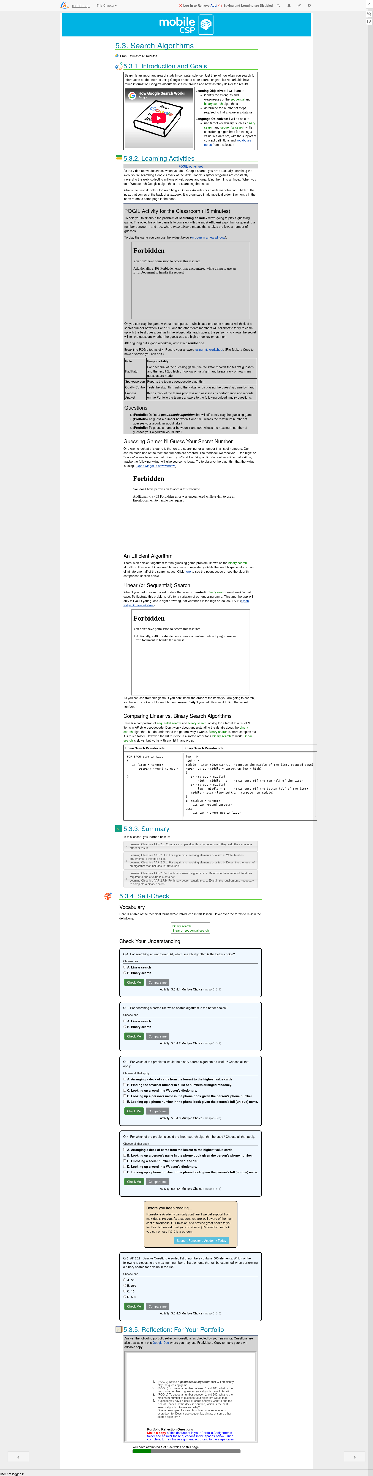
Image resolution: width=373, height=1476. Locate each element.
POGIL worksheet (191, 166)
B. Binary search (139, 973)
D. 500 (131, 1297)
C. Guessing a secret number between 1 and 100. (163, 1161)
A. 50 (130, 1280)
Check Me (134, 982)
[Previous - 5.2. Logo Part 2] (18, 1456)
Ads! (213, 5)
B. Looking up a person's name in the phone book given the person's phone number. (190, 1155)
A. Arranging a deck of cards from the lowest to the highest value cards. (180, 1079)
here (188, 571)
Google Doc (161, 1342)
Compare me (158, 982)
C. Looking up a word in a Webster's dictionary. (162, 1090)
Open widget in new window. (156, 466)
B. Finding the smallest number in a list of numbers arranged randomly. (179, 1085)
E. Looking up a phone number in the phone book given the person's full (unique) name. (192, 1101)
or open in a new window (208, 237)
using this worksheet (209, 349)
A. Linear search (139, 967)
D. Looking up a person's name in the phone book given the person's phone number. (190, 1096)
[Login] (64, 5)
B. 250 (131, 1285)
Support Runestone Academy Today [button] (201, 1240)
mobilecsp (81, 5)
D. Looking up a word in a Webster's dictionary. (162, 1166)
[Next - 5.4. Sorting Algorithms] (354, 1456)
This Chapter (105, 5)
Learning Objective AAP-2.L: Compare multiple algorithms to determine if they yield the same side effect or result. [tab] (191, 846)
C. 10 (130, 1291)
